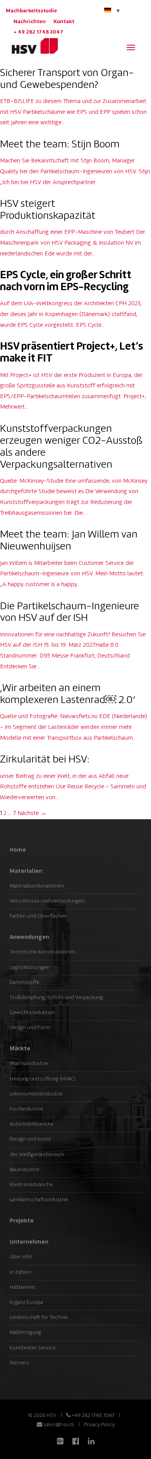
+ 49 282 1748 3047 (38, 32)
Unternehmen (29, 1242)
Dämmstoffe (24, 982)
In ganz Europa (26, 1302)
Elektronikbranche (31, 1184)
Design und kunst (30, 1139)
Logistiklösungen (30, 967)
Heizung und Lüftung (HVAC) (43, 1079)
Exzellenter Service (33, 1348)
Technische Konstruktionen (42, 952)
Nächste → (31, 814)
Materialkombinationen (37, 886)
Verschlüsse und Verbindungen (47, 901)
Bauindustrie (24, 1169)
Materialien (26, 871)
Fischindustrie (26, 1109)
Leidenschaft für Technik (39, 1317)
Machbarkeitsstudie (31, 11)
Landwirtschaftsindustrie (39, 1199)
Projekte (22, 1221)
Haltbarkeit (22, 1287)
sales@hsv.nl (58, 1424)
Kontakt (63, 21)
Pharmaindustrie (29, 1063)
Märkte (20, 1049)
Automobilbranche (32, 1124)
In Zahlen (20, 1272)
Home (18, 850)
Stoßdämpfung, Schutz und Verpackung (56, 997)
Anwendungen (29, 937)
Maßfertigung (25, 1332)
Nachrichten (30, 21)
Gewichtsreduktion (32, 1012)
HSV (32, 46)
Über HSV (21, 1257)
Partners (19, 1363)
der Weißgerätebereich (37, 1154)
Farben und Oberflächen (38, 916)
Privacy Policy (99, 1424)
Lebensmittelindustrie (36, 1094)
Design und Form (30, 1027)
